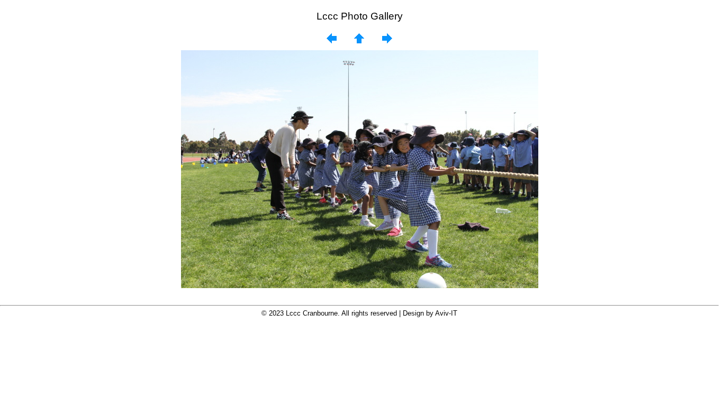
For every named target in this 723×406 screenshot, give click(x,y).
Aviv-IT (446, 313)
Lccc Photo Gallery (360, 16)
